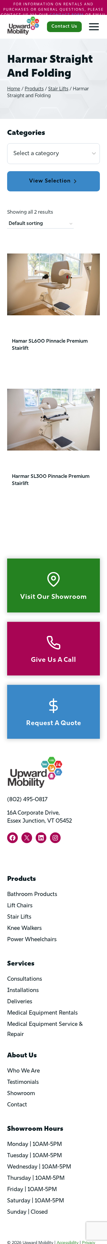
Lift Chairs (19, 906)
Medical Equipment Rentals (42, 1013)
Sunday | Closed (27, 1212)
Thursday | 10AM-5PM (35, 1178)
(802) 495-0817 (27, 800)
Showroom (21, 1094)
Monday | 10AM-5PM (34, 1144)
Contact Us (64, 26)
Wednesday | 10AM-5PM (39, 1167)
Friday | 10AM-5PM (32, 1190)
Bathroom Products (32, 894)
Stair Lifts (19, 917)
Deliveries (19, 1002)
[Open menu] (91, 26)
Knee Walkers (24, 928)
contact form (67, 14)
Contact (17, 1105)
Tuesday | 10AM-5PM (34, 1156)
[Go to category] (53, 181)
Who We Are (23, 1071)
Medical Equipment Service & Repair (45, 1029)
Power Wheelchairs (31, 940)
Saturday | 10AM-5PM (35, 1201)
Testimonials (23, 1082)
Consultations (24, 979)
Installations (23, 990)
